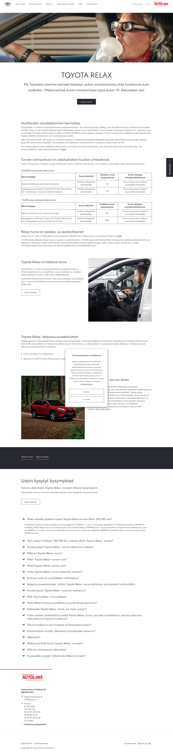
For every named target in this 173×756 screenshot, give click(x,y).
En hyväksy (86, 399)
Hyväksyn (86, 392)
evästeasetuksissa (86, 384)
